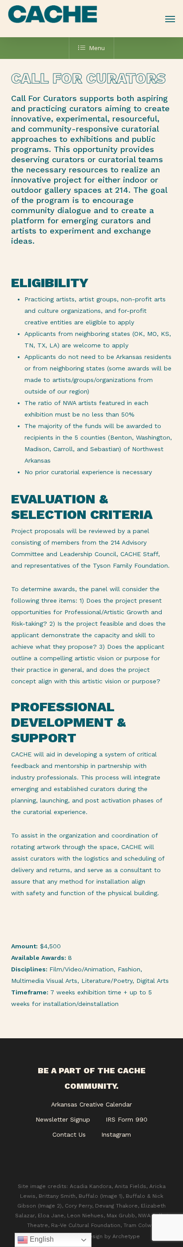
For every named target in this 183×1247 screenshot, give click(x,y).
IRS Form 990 (126, 1119)
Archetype (126, 1236)
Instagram (116, 1134)
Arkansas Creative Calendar (91, 1104)
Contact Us (69, 1134)
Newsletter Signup (63, 1119)
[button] (170, 18)
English (41, 1239)
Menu (97, 47)
